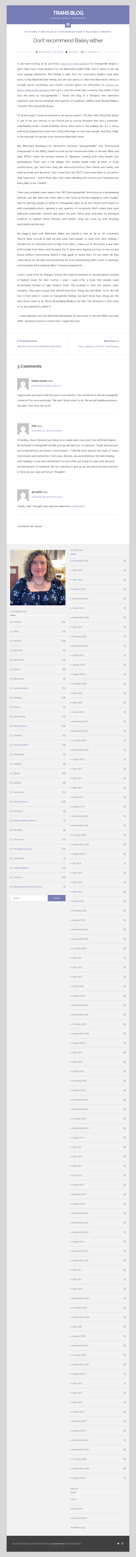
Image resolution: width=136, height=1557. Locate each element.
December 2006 (80, 1440)
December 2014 (80, 1005)
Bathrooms (18, 660)
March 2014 (78, 1071)
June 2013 (77, 1156)
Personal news (20, 802)
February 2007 (79, 1421)
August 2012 (78, 1241)
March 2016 (78, 901)
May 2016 (77, 882)
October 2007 (79, 1355)
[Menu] (68, 25)
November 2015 (80, 939)
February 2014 (79, 1081)
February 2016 (79, 911)
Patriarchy (18, 792)
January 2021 (78, 665)
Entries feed (76, 1509)
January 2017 (78, 807)
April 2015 (77, 977)
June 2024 (77, 580)
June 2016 (77, 873)
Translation (18, 858)
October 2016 (79, 835)
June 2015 (77, 967)
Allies (16, 631)
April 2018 (77, 703)
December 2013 (80, 1100)
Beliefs (16, 669)
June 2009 (77, 1289)
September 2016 (80, 844)
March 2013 (78, 1185)
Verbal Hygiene (21, 868)
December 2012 (80, 1213)
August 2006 (78, 1478)
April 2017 (77, 788)
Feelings (17, 698)
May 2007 (77, 1393)
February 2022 (79, 636)
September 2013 (80, 1128)
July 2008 (77, 1327)
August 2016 (78, 854)
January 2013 (78, 1204)
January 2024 (78, 589)
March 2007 (78, 1412)
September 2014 (80, 1033)
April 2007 (77, 1402)
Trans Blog (68, 13)
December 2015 (80, 929)
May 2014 (77, 1052)
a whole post (77, 506)
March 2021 (78, 655)
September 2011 (80, 1260)
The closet (18, 839)
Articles (47, 32)
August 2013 (78, 1137)
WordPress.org (77, 1527)
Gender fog (19, 716)
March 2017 (77, 797)
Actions (31, 32)
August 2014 (78, 1043)
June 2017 (77, 769)
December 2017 (80, 721)
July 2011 (76, 1270)
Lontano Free (57, 1544)
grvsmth (73, 52)
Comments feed (78, 1518)
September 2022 (80, 617)
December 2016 (80, 816)
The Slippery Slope (22, 849)
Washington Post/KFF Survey (27, 887)
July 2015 (76, 958)
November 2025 (80, 561)
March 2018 (78, 712)
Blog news (18, 679)
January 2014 (78, 1090)
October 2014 (79, 1024)
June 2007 (77, 1383)
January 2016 (78, 920)
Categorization (70, 32)
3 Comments (92, 52)
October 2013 (79, 1119)
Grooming (18, 754)
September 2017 (80, 750)
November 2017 (80, 731)
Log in (73, 1499)
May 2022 (77, 627)
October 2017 (79, 740)
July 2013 (76, 1147)
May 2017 (77, 778)
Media (106, 32)
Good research (20, 745)
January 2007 (78, 1431)
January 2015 (78, 996)
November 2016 (80, 825)
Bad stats (18, 650)
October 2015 (79, 948)
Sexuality (18, 830)
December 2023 (80, 599)
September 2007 (80, 1364)
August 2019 (78, 674)
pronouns (18, 811)
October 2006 (79, 1459)
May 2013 (77, 1166)
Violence (17, 877)
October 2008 (79, 1308)
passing (17, 783)
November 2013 (80, 1109)
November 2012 (80, 1223)
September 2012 (80, 1232)
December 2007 (80, 1345)
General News (20, 726)
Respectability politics (24, 820)
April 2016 (77, 892)
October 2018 (79, 684)
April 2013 (77, 1175)
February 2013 (79, 1194)
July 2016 (76, 863)
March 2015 (78, 986)
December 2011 (80, 1251)
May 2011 (76, 1279)
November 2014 (80, 1015)
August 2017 (78, 759)
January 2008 (78, 1336)
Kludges (92, 32)
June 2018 (77, 693)
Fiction (16, 707)
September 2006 (80, 1468)
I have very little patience (74, 64)
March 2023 (78, 608)
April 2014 (77, 1062)
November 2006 (80, 1449)
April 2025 (77, 570)
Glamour (17, 735)
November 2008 (80, 1298)
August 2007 (78, 1374)
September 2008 (80, 1317)
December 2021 (80, 646)
